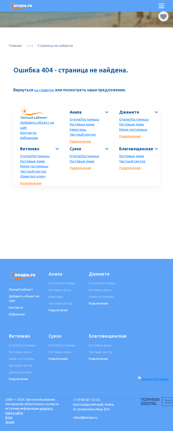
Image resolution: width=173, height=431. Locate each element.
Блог (9, 417)
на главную (44, 90)
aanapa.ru (46, 408)
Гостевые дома (82, 124)
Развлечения (80, 141)
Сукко (75, 148)
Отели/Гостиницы (84, 119)
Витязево (29, 148)
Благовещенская (136, 148)
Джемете (129, 112)
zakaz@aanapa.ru (85, 417)
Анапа (76, 112)
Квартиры (78, 129)
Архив (9, 422)
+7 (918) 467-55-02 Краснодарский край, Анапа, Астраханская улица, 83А (93, 404)
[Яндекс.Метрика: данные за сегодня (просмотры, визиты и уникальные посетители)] (153, 379)
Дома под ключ (32, 176)
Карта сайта (14, 413)
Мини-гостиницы (133, 129)
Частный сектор (83, 134)
